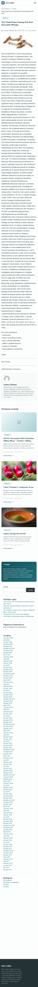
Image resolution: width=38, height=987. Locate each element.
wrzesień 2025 (8, 650)
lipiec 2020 (6, 781)
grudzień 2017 (8, 846)
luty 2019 (6, 817)
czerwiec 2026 (8, 638)
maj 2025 (6, 659)
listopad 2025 (7, 646)
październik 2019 (9, 800)
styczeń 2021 (7, 768)
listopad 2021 (7, 747)
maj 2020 (6, 785)
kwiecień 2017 (8, 863)
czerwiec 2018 (8, 834)
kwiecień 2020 (8, 787)
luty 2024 (6, 690)
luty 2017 (6, 867)
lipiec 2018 (6, 832)
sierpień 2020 (7, 779)
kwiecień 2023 (8, 712)
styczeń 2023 (7, 718)
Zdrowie (6, 886)
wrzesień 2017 (8, 853)
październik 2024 (9, 674)
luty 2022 (6, 741)
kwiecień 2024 (8, 686)
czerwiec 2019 (8, 808)
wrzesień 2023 (8, 701)
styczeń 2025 (7, 667)
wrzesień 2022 (8, 726)
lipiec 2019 (6, 806)
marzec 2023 (7, 714)
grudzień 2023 (8, 695)
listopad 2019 (7, 798)
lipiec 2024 (7, 680)
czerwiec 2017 (8, 859)
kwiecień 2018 (8, 838)
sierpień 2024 (7, 678)
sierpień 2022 (7, 728)
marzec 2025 (7, 663)
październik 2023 (9, 699)
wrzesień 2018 (8, 827)
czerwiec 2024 (8, 682)
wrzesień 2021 (8, 752)
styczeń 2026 (7, 642)
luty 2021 (6, 766)
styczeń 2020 (7, 794)
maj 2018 (6, 836)
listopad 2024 (7, 671)
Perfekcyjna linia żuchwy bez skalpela (16, 614)
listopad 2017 (7, 848)
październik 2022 (9, 724)
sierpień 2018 (7, 830)
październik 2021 (8, 749)
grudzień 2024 (8, 669)
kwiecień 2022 (8, 737)
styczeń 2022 (7, 743)
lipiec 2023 (6, 705)
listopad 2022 (7, 722)
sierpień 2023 (7, 703)
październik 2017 (9, 851)
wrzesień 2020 (8, 777)
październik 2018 (9, 825)
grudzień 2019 (8, 796)
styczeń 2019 (7, 819)
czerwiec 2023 (8, 707)
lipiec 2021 (6, 756)
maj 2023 (6, 709)
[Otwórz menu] (35, 3)
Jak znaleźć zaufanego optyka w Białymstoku (18, 616)
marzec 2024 (7, 688)
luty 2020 (6, 792)
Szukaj (5, 587)
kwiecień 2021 (7, 762)
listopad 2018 (7, 823)
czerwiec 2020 (8, 783)
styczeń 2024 (7, 693)
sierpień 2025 (7, 652)
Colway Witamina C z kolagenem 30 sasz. (18, 487)
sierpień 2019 (7, 804)
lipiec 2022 (6, 730)
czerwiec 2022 (8, 733)
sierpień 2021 (7, 754)
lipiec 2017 (6, 857)
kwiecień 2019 (8, 813)
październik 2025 (9, 648)
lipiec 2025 (6, 655)
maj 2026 (6, 640)
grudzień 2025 (8, 644)
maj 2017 (6, 861)
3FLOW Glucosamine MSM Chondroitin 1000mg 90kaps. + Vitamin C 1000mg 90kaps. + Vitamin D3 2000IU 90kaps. (18, 440)
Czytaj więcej (7, 455)
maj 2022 (6, 735)
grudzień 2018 (8, 821)
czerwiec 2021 (8, 758)
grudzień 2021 (8, 745)
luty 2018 (6, 842)
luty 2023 (6, 716)
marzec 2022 (7, 739)
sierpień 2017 (7, 855)
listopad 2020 (7, 773)
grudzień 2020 (8, 771)
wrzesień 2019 (8, 802)
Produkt (5, 18)
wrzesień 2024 (8, 676)
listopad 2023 (7, 697)
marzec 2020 (7, 789)
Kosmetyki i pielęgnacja (11, 882)
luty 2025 (6, 665)
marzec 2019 (7, 815)
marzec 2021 (7, 764)
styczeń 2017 (7, 870)
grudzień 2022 (8, 720)
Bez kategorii (7, 880)
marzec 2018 (7, 840)
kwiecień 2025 (8, 661)
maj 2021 (6, 760)
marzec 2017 (7, 865)
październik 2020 (9, 775)
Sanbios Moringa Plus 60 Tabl (14, 533)
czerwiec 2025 (8, 657)
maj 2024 (6, 684)
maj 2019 (6, 811)
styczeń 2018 (7, 844)
